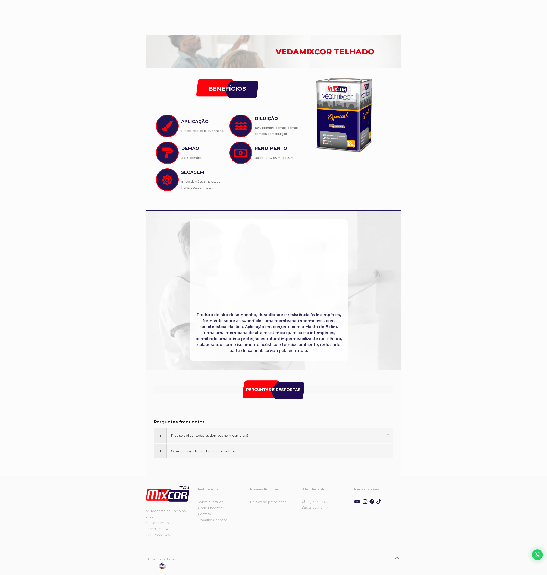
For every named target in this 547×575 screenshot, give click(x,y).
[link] (273, 435)
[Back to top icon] (396, 557)
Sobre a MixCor (210, 502)
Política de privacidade (268, 502)
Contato (204, 514)
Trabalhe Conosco (212, 520)
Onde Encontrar (211, 508)
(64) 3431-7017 (316, 502)
